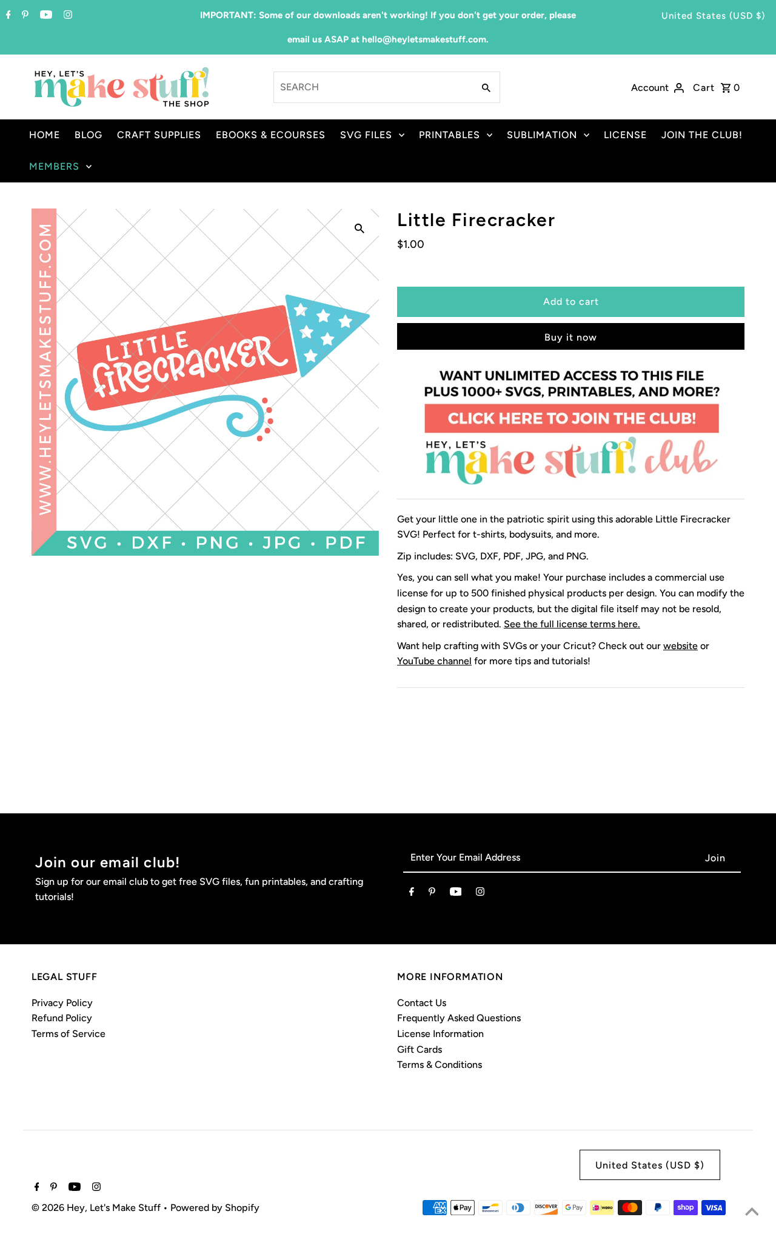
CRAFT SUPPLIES (159, 135)
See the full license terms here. (572, 624)
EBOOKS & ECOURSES (271, 135)
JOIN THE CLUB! (702, 135)
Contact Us (421, 1003)
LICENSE (625, 135)
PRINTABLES (449, 135)
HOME (44, 135)
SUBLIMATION (542, 135)
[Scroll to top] (752, 1213)
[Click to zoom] (359, 228)
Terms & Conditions (439, 1064)
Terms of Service (68, 1033)
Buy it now (570, 337)
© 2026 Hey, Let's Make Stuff (97, 1207)
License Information (440, 1033)
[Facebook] (7, 16)
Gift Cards (419, 1049)
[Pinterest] (23, 16)
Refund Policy (62, 1018)
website (680, 646)
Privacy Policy (62, 1003)
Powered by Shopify (214, 1207)
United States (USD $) (713, 15)
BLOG (88, 135)
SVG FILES (366, 135)
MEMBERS (54, 166)
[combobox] (372, 87)
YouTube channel (434, 661)
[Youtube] (44, 16)
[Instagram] (66, 16)
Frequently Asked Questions (459, 1018)
